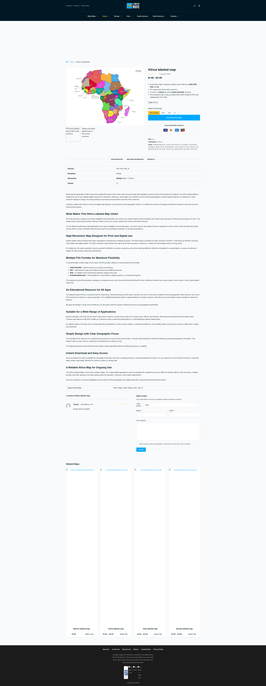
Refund (136, 649)
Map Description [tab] (117, 159)
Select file (123, 634)
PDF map (162, 149)
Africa (105, 16)
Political (170, 149)
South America (142, 16)
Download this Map (174, 118)
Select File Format (155, 108)
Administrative (159, 144)
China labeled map (116, 629)
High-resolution (182, 147)
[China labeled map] (115, 547)
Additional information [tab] (135, 159)
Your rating (138, 405)
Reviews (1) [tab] (151, 159)
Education (160, 147)
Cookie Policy (146, 649)
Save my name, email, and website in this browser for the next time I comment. (165, 444)
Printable (179, 149)
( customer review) (165, 74)
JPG (197, 147)
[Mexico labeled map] (81, 547)
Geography (169, 147)
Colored (184, 144)
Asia (128, 16)
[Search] (194, 6)
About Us (76, 5)
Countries (192, 144)
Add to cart (89, 634)
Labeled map (153, 149)
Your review (141, 420)
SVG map (186, 149)
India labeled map (150, 629)
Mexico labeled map (81, 629)
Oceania (174, 16)
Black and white (173, 144)
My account (126, 649)
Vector (194, 149)
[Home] (67, 62)
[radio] (154, 113)
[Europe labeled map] (184, 547)
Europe (116, 16)
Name (139, 411)
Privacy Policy (85, 5)
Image (192, 147)
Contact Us (69, 5)
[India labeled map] (150, 547)
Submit (141, 450)
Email (171, 411)
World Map (91, 16)
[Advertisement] (133, 44)
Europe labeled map (184, 629)
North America (158, 16)
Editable (151, 147)
